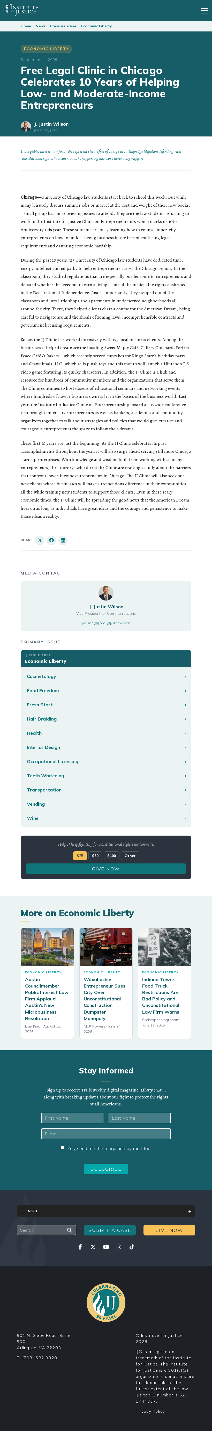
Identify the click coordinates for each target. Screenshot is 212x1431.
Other (130, 855)
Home (26, 26)
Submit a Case (110, 1230)
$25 (80, 855)
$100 (111, 855)
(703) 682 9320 (39, 1357)
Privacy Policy (150, 1411)
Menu (32, 1211)
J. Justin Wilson (51, 124)
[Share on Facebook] (51, 540)
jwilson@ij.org (46, 130)
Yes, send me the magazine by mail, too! (109, 1148)
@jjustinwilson (118, 623)
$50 (95, 855)
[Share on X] (39, 540)
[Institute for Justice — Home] (21, 10)
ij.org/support (133, 158)
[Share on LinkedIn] (62, 540)
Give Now (106, 869)
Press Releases (63, 26)
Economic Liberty (96, 26)
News (41, 26)
